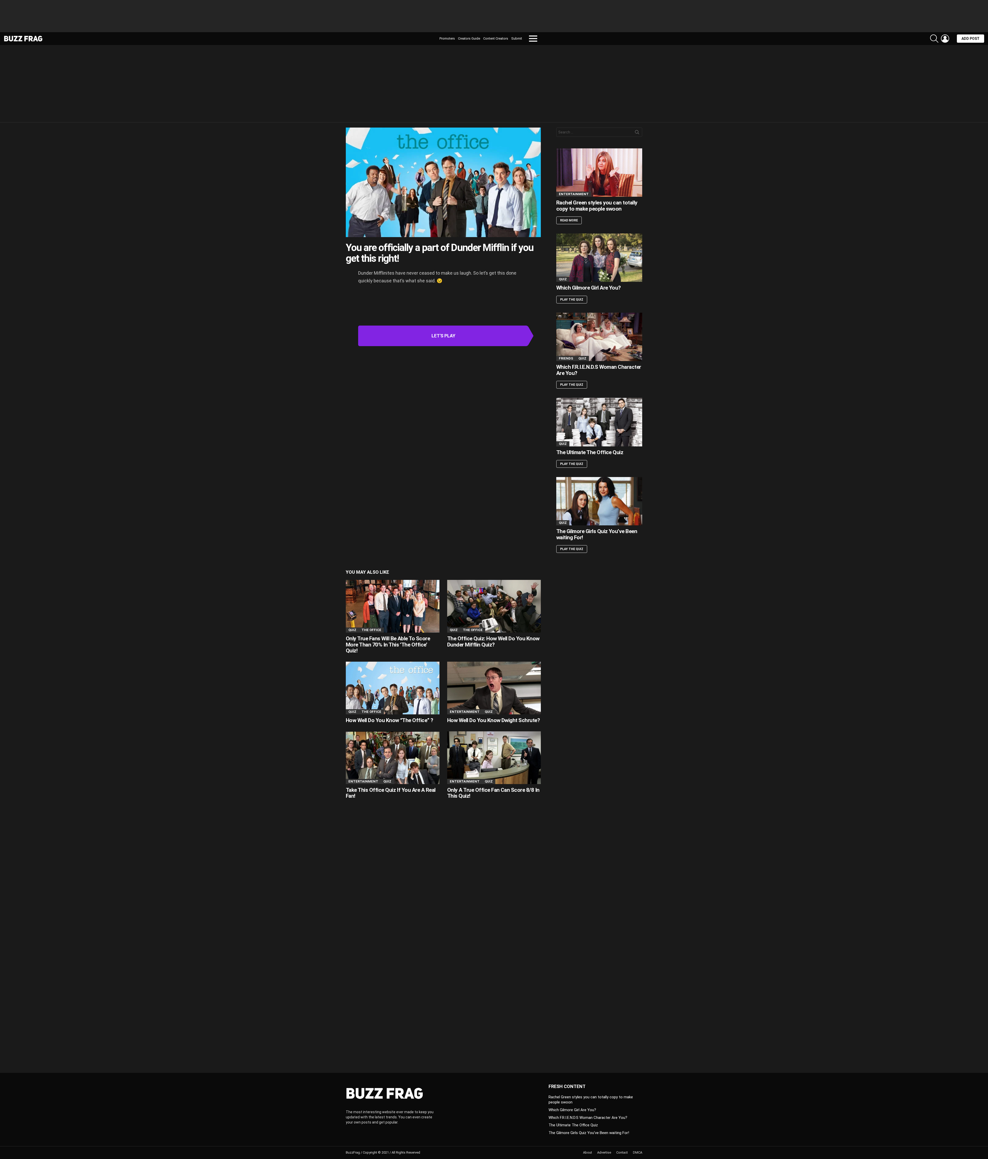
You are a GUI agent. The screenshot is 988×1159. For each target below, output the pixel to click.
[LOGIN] (945, 38)
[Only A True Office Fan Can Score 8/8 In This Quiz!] (494, 757)
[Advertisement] (494, 18)
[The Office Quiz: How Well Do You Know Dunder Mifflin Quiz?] (494, 606)
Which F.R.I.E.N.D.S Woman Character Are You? (598, 370)
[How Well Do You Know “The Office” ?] (392, 688)
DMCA (637, 1152)
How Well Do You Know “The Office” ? (389, 720)
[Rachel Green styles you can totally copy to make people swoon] (599, 172)
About (587, 1152)
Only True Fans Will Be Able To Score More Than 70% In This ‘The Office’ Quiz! (388, 644)
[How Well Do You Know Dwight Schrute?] (494, 688)
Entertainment (465, 712)
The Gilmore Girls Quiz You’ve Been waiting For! (596, 534)
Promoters (447, 38)
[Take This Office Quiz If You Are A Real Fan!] (392, 757)
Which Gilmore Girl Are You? (588, 288)
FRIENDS (566, 358)
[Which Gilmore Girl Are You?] (599, 257)
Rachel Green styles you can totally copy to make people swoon (597, 206)
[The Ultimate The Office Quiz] (599, 422)
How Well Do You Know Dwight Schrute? (493, 720)
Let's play (443, 335)
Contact (622, 1152)
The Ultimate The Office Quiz (589, 452)
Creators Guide (469, 38)
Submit (516, 38)
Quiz (352, 630)
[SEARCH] (934, 38)
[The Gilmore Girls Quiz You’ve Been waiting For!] (599, 501)
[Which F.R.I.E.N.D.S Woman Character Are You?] (599, 337)
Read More (569, 220)
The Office (371, 630)
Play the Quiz (571, 299)
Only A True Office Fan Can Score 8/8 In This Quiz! (493, 793)
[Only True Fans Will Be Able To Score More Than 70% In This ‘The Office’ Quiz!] (392, 606)
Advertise (604, 1152)
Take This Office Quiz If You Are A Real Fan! (391, 793)
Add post (970, 39)
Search (637, 133)
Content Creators (495, 38)
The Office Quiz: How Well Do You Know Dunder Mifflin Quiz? (493, 641)
